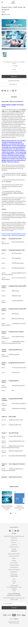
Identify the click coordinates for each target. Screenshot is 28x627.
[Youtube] (15, 531)
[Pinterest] (15, 91)
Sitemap (14, 549)
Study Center (14, 540)
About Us (14, 542)
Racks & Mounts (14, 567)
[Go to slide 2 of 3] (13, 513)
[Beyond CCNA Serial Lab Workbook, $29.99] (7, 497)
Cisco (14, 578)
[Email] (5, 91)
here (5, 201)
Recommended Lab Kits (14, 553)
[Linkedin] (13, 91)
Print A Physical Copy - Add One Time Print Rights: (14, 62)
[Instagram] (18, 531)
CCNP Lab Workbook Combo (19, 507)
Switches (14, 560)
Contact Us (14, 544)
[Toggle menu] (2, 2)
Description (14, 97)
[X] (10, 91)
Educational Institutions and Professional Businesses (14, 537)
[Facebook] (2, 91)
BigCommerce (16, 621)
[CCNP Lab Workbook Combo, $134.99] (19, 497)
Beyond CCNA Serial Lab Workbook (7, 507)
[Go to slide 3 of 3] (15, 513)
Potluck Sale (14, 574)
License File (8, 181)
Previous (2, 500)
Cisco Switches (14, 562)
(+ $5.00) (15, 65)
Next (24, 500)
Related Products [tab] (14, 486)
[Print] (7, 91)
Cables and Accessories (14, 569)
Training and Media (14, 565)
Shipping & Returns (14, 546)
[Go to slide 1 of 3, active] (10, 513)
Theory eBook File (8, 193)
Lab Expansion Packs (14, 556)
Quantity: (14, 69)
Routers (14, 558)
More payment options (14, 80)
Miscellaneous (14, 572)
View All (14, 581)
